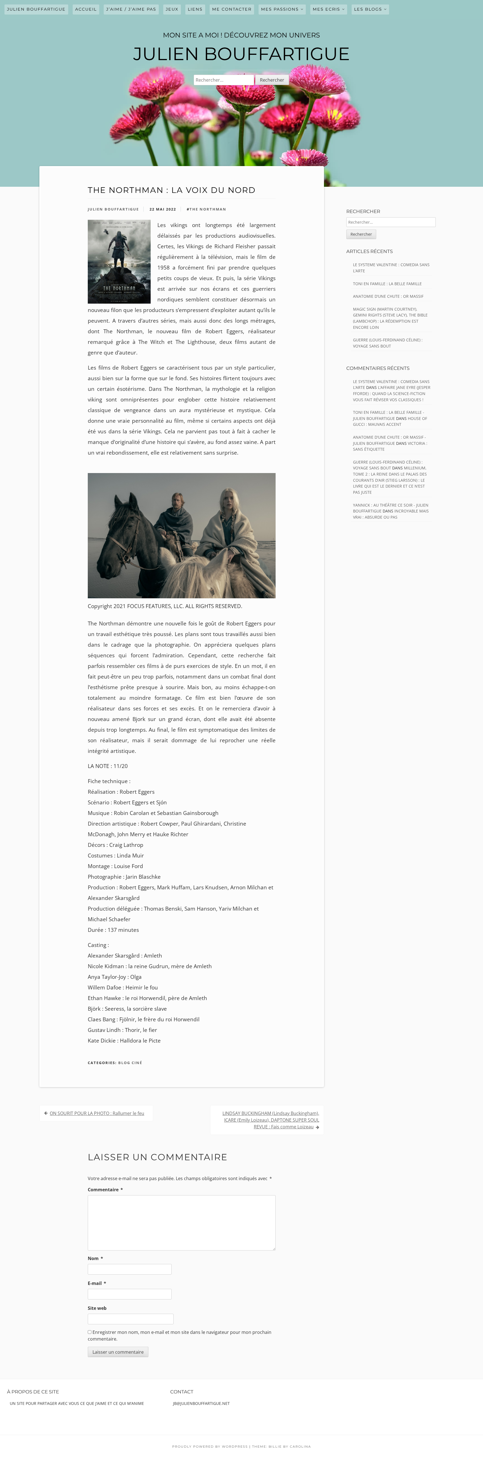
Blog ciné (130, 1062)
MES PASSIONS (280, 9)
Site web (97, 1308)
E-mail (97, 1283)
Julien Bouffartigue (113, 209)
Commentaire (105, 1190)
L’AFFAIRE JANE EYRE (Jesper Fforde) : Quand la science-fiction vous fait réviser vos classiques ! (391, 393)
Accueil (86, 9)
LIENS (195, 9)
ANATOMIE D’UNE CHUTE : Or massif (388, 296)
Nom (95, 1258)
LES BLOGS (368, 9)
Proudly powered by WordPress (210, 1446)
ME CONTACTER (232, 9)
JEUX (172, 9)
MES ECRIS (326, 9)
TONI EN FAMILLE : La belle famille (387, 283)
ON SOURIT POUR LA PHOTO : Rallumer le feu (97, 1113)
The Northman (208, 209)
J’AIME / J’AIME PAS (131, 9)
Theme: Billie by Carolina (281, 1446)
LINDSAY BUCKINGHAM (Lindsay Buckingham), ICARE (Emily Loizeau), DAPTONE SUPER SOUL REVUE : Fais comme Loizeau (270, 1120)
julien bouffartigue (36, 9)
